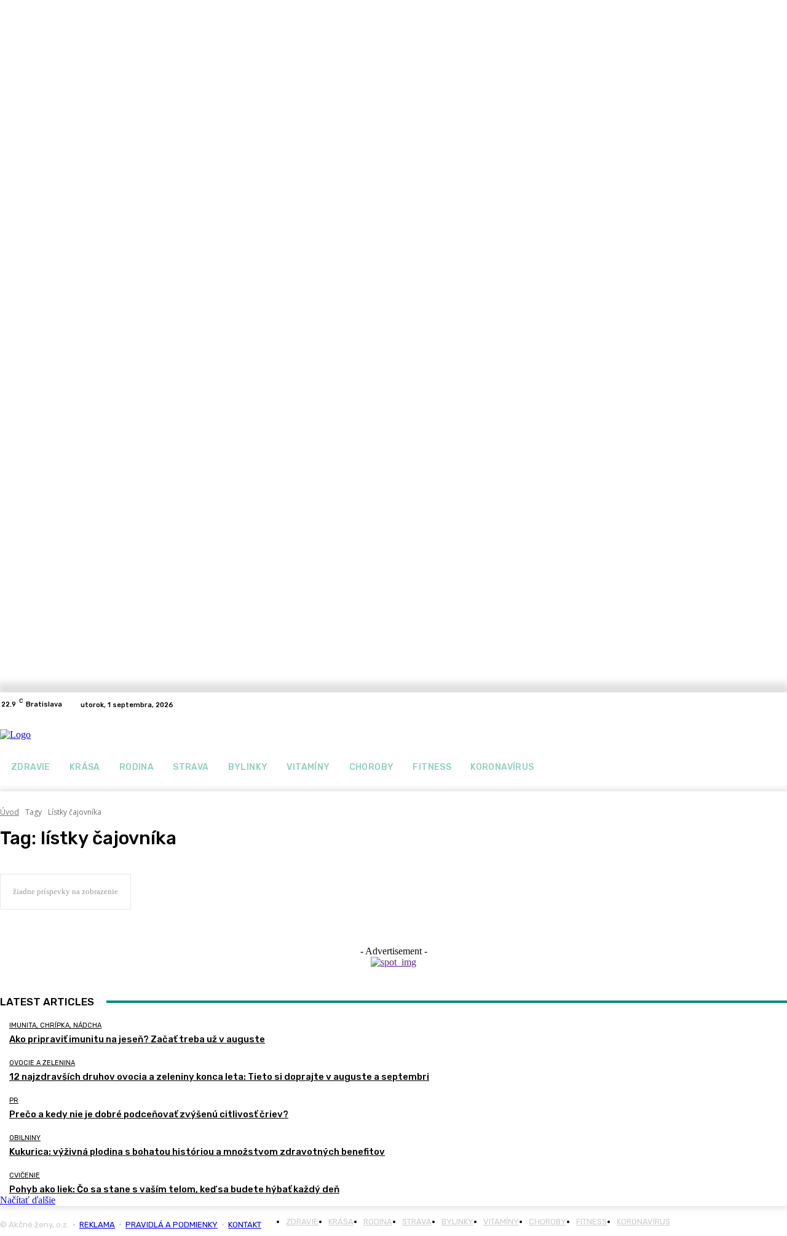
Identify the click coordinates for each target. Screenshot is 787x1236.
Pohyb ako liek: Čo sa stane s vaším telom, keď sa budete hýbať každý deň (174, 1189)
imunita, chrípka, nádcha (55, 1025)
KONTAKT (244, 1224)
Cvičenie (24, 1175)
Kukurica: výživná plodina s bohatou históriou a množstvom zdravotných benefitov (197, 1151)
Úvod (9, 812)
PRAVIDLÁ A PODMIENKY (171, 1224)
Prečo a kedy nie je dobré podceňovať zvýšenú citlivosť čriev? (148, 1114)
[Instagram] (779, 704)
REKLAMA (97, 1224)
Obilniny (25, 1138)
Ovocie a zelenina (42, 1063)
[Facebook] (764, 704)
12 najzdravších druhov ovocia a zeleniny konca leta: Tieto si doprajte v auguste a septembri (219, 1076)
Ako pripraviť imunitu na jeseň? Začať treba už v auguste (137, 1039)
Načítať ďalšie (27, 1200)
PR (13, 1100)
